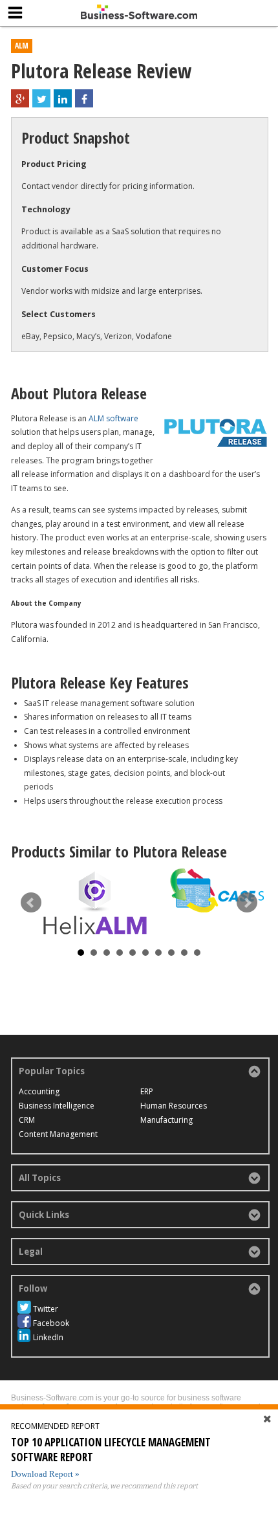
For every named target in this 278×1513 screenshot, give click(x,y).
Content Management (58, 1134)
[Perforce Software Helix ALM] (95, 903)
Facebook (51, 1323)
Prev (31, 902)
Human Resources (173, 1105)
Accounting (39, 1091)
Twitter (45, 1308)
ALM (21, 45)
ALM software (113, 418)
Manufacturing (166, 1119)
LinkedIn (48, 1337)
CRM (27, 1119)
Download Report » (45, 1474)
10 (197, 952)
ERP (146, 1091)
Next (247, 902)
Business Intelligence (56, 1105)
